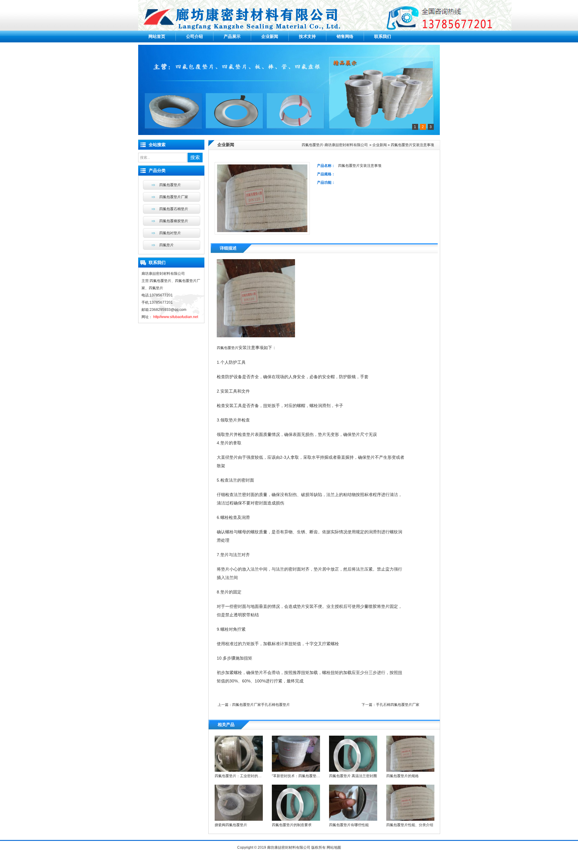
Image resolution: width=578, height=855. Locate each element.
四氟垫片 (166, 245)
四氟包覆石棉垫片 (173, 209)
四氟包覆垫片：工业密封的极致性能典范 (247, 776)
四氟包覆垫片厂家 (173, 197)
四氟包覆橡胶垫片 (173, 221)
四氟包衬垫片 (170, 233)
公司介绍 (194, 36)
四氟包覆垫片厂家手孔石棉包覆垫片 (261, 705)
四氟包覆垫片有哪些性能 (349, 825)
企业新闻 (269, 36)
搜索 (195, 157)
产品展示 (232, 36)
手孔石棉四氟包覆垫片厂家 (397, 705)
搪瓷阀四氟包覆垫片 (231, 825)
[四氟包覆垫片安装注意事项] (256, 336)
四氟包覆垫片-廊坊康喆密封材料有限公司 (335, 145)
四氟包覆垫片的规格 (402, 776)
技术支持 (307, 36)
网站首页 (156, 36)
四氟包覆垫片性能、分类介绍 (409, 825)
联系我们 (382, 36)
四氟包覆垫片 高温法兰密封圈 (353, 776)
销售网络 (345, 36)
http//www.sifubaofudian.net (175, 317)
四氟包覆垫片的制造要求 (292, 825)
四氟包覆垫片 (227, 348)
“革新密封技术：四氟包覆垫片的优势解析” (305, 776)
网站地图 (334, 847)
